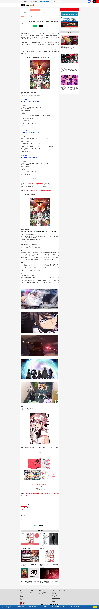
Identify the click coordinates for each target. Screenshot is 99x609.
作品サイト (31, 592)
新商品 (40, 590)
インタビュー (44, 9)
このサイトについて (55, 595)
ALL (25, 9)
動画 (25, 12)
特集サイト (22, 598)
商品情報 (53, 592)
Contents (21, 590)
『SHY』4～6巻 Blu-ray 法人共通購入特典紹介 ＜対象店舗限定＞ (38, 190)
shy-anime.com (24, 506)
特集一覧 (34, 12)
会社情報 (53, 596)
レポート (54, 9)
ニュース (34, 9)
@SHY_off (23, 509)
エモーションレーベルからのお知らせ (58, 590)
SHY (22, 521)
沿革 (53, 601)
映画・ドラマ (32, 595)
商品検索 (43, 1)
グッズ (54, 12)
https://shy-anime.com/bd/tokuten (36, 183)
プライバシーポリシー (56, 598)
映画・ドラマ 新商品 (42, 593)
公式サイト (31, 247)
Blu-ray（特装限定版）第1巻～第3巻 (39, 484)
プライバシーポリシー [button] (6, 607)
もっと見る (70, 28)
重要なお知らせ (55, 593)
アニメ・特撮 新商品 (42, 592)
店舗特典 (44, 12)
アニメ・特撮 (32, 593)
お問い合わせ (54, 599)
